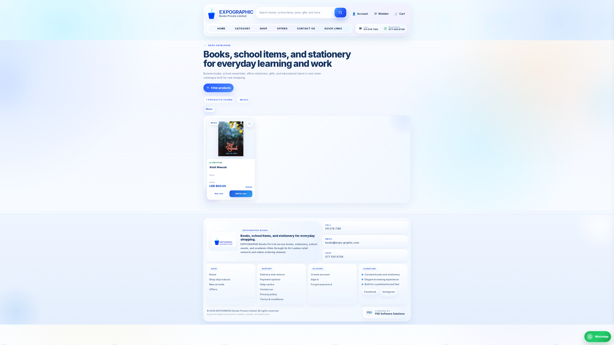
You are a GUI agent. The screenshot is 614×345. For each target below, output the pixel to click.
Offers (282, 28)
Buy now (219, 193)
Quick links (333, 28)
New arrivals (216, 284)
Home (221, 28)
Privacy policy (268, 294)
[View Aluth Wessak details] (230, 138)
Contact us (266, 289)
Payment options (270, 279)
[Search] (340, 13)
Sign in (315, 279)
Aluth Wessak (218, 167)
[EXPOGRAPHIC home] (223, 241)
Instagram (388, 291)
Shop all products (219, 279)
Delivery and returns (272, 274)
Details (249, 187)
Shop (264, 28)
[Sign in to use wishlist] (249, 124)
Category (242, 28)
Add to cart (240, 193)
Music (209, 109)
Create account (320, 274)
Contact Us (306, 28)
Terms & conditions (271, 299)
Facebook (370, 291)
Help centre (267, 284)
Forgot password (321, 284)
